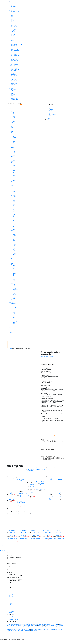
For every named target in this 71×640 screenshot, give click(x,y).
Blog (9, 595)
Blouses (12, 21)
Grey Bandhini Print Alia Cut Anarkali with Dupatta (21, 502)
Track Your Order (12, 603)
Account (10, 327)
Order (10, 329)
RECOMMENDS (14, 26)
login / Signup (52, 108)
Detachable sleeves (14, 99)
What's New (13, 38)
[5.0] (40, 474)
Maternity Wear (43, 629)
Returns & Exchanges (13, 610)
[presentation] (7, 509)
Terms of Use (11, 612)
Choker (12, 95)
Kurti (12, 19)
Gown (12, 24)
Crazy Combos (14, 68)
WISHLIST (13, 490)
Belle (12, 41)
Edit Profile (51, 115)
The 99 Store (13, 6)
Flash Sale (13, 7)
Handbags (13, 92)
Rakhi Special (13, 71)
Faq (9, 597)
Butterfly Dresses (14, 63)
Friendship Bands (14, 100)
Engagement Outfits (15, 82)
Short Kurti (13, 20)
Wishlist (50, 111)
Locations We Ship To (13, 618)
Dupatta (12, 93)
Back (14, 121)
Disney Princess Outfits (15, 55)
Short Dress (13, 33)
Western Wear (13, 29)
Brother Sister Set (14, 73)
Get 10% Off (2, 550)
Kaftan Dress (13, 25)
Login (21, 104)
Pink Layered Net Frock (35, 538)
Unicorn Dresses (14, 59)
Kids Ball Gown (14, 48)
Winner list (11, 604)
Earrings (12, 90)
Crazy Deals (13, 4)
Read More (43, 409)
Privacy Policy (11, 611)
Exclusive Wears (12, 65)
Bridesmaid (13, 84)
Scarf (12, 97)
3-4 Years (9, 534)
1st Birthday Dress (14, 53)
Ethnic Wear (13, 12)
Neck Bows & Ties (14, 98)
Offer (12, 5)
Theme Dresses (14, 54)
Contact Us (51, 113)
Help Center (11, 602)
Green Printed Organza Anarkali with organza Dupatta (30, 494)
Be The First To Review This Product (48, 356)
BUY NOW (9, 490)
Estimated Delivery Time (13, 619)
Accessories (11, 88)
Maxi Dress (13, 34)
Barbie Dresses (14, 61)
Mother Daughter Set (15, 69)
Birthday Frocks (41, 625)
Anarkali (12, 16)
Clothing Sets (13, 70)
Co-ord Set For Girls (15, 51)
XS (10, 492)
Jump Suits (13, 30)
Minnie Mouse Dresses (15, 58)
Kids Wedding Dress (15, 49)
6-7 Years (13, 535)
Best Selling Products (15, 11)
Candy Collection (44, 623)
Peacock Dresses (14, 64)
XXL (11, 493)
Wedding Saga (13, 78)
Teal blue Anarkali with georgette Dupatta (50, 498)
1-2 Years (11, 532)
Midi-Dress (13, 35)
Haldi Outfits (13, 79)
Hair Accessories (14, 94)
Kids (10, 39)
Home (11, 348)
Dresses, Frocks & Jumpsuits (16, 44)
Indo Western (13, 22)
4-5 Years (13, 534)
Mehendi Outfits (14, 80)
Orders (50, 110)
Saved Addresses (52, 114)
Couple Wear (13, 74)
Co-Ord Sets (13, 31)
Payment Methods (12, 616)
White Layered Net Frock (47, 538)
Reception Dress (14, 83)
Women (10, 10)
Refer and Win (52, 116)
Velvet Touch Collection (15, 27)
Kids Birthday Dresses (15, 50)
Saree (12, 15)
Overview (51, 109)
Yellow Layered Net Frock (59, 538)
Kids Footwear (13, 40)
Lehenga (12, 17)
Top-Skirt (13, 36)
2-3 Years (15, 532)
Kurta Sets (13, 14)
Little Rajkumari (14, 43)
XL (14, 492)
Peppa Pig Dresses (14, 60)
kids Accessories (14, 46)
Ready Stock (13, 9)
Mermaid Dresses (14, 56)
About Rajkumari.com (13, 594)
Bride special (13, 85)
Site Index (11, 596)
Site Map (8, 631)
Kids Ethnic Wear (14, 45)
